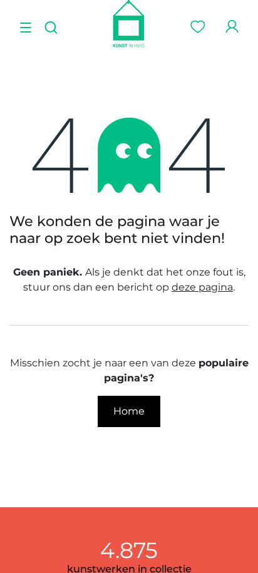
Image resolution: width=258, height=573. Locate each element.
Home (129, 411)
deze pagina (202, 287)
